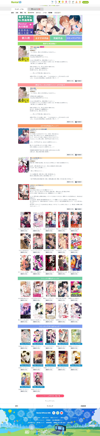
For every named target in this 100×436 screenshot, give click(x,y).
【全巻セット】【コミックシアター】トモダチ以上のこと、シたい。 (36, 346)
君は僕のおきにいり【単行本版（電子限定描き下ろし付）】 (74, 319)
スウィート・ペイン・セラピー (36, 229)
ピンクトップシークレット (36, 250)
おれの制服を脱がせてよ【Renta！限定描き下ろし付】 (24, 298)
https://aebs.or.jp (33, 433)
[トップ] (14, 2)
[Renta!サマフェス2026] (19, 2)
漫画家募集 (49, 422)
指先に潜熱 (36, 47)
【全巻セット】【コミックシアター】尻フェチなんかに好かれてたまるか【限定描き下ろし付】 (61, 346)
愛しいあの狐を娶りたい (36, 158)
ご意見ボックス (64, 417)
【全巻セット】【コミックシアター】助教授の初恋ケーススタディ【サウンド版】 (24, 367)
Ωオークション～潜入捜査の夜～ (24, 272)
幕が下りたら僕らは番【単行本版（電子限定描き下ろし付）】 (24, 319)
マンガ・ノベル (19, 9)
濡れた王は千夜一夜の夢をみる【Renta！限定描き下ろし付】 (49, 319)
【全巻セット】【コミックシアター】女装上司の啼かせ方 (36, 389)
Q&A (39, 417)
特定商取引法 (31, 422)
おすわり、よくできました (36, 185)
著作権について (40, 422)
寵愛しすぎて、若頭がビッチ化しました (36, 272)
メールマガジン (73, 417)
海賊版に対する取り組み (60, 422)
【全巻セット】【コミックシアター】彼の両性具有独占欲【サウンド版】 (36, 367)
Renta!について (27, 417)
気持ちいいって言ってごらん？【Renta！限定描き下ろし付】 (49, 298)
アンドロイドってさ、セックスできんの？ (49, 272)
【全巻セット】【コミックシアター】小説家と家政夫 (74, 367)
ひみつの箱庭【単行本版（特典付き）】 (61, 298)
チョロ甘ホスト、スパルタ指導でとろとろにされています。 (61, 250)
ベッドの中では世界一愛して (24, 229)
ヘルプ (34, 417)
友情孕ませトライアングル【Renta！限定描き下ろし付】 (61, 319)
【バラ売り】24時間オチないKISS (74, 250)
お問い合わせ (45, 417)
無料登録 (86, 2)
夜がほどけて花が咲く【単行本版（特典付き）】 (36, 319)
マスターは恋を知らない (24, 250)
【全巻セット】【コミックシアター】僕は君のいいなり (24, 346)
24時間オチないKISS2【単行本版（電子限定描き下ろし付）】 (74, 298)
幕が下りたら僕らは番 (74, 229)
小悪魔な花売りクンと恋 (61, 272)
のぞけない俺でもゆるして (49, 229)
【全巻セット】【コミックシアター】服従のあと (49, 367)
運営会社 (69, 422)
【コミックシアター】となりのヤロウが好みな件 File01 (49, 346)
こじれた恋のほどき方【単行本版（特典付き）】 (36, 298)
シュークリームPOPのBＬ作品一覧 (50, 396)
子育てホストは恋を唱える (61, 229)
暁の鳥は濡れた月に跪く (49, 250)
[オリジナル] (31, 12)
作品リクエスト (54, 417)
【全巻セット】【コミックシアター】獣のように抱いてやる (61, 367)
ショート (36, 9)
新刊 (16, 406)
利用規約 (48, 420)
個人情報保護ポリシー (57, 420)
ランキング (50, 406)
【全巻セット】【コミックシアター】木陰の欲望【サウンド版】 (74, 346)
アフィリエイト (40, 420)
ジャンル (57, 12)
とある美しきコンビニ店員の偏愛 (38, 129)
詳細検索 (83, 406)
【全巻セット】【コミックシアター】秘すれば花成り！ (24, 389)
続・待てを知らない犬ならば (74, 272)
